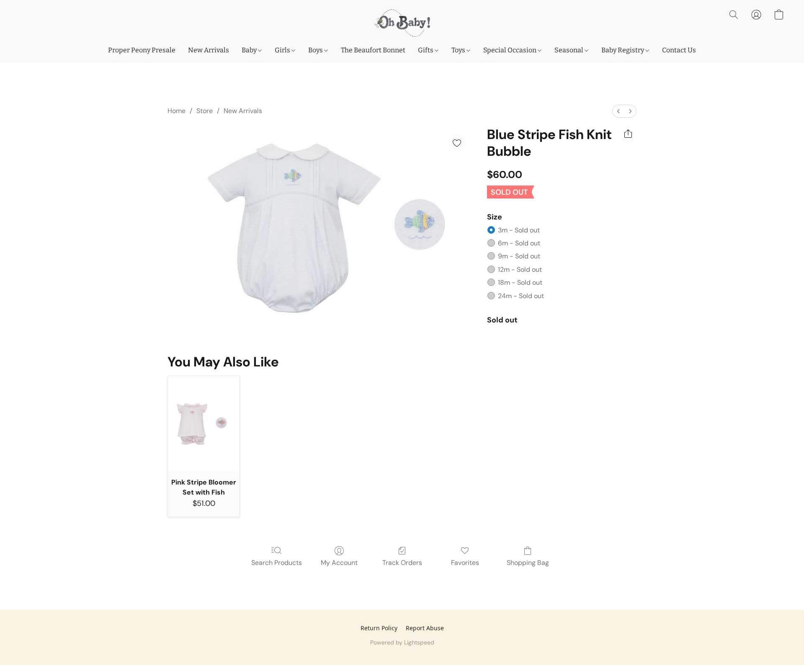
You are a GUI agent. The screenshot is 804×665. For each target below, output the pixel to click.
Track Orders (402, 562)
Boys (316, 50)
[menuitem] (618, 111)
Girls (283, 50)
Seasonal (569, 50)
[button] (401, 23)
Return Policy (379, 628)
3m (519, 230)
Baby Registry (623, 50)
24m (521, 295)
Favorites (465, 562)
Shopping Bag (528, 562)
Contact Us (679, 50)
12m (520, 269)
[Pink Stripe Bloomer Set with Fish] (204, 424)
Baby (250, 50)
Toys (458, 50)
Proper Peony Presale (141, 50)
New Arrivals (208, 50)
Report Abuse (425, 628)
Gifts (426, 50)
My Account (339, 562)
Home (177, 110)
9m (519, 256)
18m (520, 282)
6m (519, 243)
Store (204, 110)
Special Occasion (510, 50)
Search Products (276, 562)
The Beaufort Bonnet (373, 50)
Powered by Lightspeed (402, 642)
